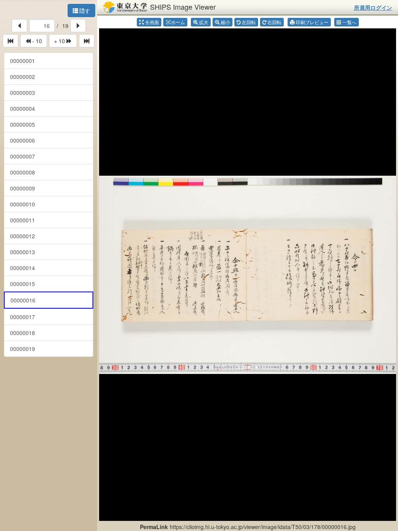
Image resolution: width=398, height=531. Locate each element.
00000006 (22, 140)
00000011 (22, 220)
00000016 (22, 300)
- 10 (36, 41)
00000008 (22, 172)
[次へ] (78, 25)
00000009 (22, 188)
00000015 (22, 284)
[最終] (86, 40)
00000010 (22, 204)
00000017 (22, 317)
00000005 (22, 124)
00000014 (22, 268)
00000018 (22, 333)
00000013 (22, 252)
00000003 (22, 92)
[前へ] (19, 25)
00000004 (22, 108)
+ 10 (60, 41)
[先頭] (10, 40)
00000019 (22, 349)
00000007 (22, 156)
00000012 (22, 236)
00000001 (22, 61)
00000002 (22, 76)
